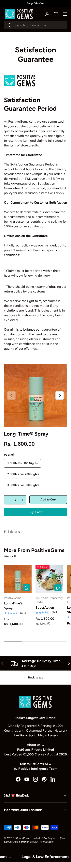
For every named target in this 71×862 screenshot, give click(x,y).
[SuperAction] (49, 579)
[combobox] (35, 25)
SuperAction (45, 607)
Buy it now (36, 512)
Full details (12, 532)
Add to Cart (48, 499)
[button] (56, 14)
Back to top (35, 677)
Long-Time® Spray (26, 434)
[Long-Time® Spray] (18, 579)
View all (10, 556)
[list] (35, 395)
